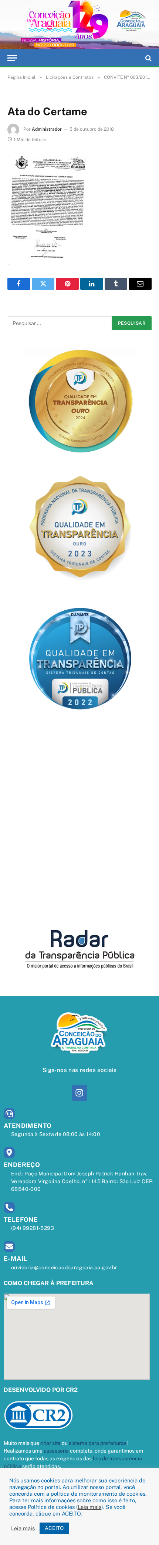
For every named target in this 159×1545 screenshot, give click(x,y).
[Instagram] (79, 1092)
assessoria (56, 1451)
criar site (50, 1443)
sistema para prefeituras (97, 1443)
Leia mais (89, 1507)
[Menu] (12, 58)
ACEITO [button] (54, 1528)
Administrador (47, 129)
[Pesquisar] (148, 58)
